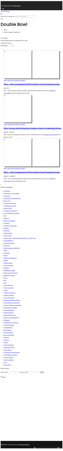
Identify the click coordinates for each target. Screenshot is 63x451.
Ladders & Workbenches (10, 258)
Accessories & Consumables (11, 193)
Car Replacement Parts (10, 206)
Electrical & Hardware (9, 221)
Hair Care (6, 228)
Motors (5, 278)
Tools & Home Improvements (12, 352)
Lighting (6, 260)
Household (6, 253)
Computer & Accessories (10, 211)
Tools (5, 400)
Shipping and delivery (9, 412)
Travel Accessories (9, 360)
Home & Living (7, 235)
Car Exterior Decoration (10, 203)
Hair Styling (7, 231)
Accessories (7, 191)
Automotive (7, 196)
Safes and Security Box (10, 315)
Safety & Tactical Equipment (11, 317)
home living (7, 245)
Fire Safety (6, 223)
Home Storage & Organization (12, 248)
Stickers (6, 342)
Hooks (5, 250)
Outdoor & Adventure (9, 293)
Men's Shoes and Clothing (11, 273)
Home (5, 30)
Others (5, 290)
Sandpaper (7, 320)
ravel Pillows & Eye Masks (10, 308)
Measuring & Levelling (9, 270)
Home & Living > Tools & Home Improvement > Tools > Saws (20, 238)
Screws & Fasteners (9, 325)
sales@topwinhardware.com (20, 440)
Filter (42, 372)
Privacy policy (7, 416)
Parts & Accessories (9, 298)
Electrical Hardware (9, 404)
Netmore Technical (51, 134)
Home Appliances (8, 240)
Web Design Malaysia (23, 444)
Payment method (8, 414)
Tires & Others (7, 350)
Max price (22, 372)
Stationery (6, 337)
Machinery (6, 268)
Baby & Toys (7, 201)
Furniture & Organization (10, 226)
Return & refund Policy (10, 418)
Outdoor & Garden (9, 295)
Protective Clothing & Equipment (12, 305)
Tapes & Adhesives (9, 345)
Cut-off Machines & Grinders (11, 213)
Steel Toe (6, 340)
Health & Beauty (8, 233)
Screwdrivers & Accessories (11, 322)
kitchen (6, 255)
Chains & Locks (8, 208)
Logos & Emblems (8, 265)
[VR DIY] (3, 11)
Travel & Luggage (8, 357)
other (5, 283)
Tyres (5, 362)
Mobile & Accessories (9, 275)
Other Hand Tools (8, 285)
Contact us (7, 394)
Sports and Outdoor (9, 335)
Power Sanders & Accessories (11, 303)
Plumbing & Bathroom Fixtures (12, 300)
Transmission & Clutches (10, 355)
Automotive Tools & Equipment (12, 198)
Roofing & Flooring (8, 313)
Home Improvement (9, 243)
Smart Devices (8, 330)
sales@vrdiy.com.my (6, 440)
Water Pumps (7, 365)
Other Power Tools (9, 288)
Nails (5, 280)
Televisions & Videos (9, 347)
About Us (6, 390)
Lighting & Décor (8, 263)
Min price (3, 372)
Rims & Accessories (9, 310)
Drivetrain (6, 218)
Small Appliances (8, 327)
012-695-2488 (16, 6)
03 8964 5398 (4, 437)
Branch (5, 392)
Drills (5, 216)
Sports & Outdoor (8, 332)
